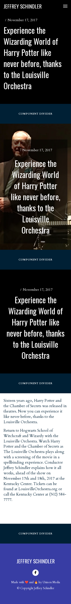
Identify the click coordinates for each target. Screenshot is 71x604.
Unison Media (51, 582)
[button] (63, 6)
